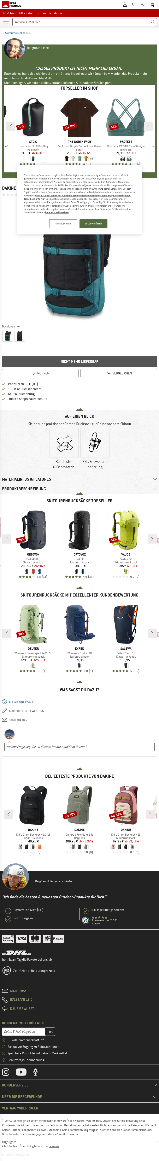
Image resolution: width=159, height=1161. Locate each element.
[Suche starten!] (153, 22)
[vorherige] (10, 126)
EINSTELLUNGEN (63, 223)
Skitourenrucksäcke (17, 33)
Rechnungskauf (24, 918)
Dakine (9, 188)
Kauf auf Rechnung (21, 394)
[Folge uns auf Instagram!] (9, 1073)
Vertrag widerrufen (20, 1108)
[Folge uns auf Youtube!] (24, 1073)
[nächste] (148, 126)
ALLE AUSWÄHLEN (93, 223)
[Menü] (6, 21)
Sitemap (54, 1146)
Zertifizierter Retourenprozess (34, 971)
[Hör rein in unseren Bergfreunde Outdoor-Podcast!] (38, 1073)
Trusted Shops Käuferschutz (27, 399)
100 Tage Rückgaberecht (25, 389)
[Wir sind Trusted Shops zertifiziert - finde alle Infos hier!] (86, 921)
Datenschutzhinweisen (57, 212)
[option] (79, 260)
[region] (79, 199)
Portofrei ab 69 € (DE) (23, 384)
